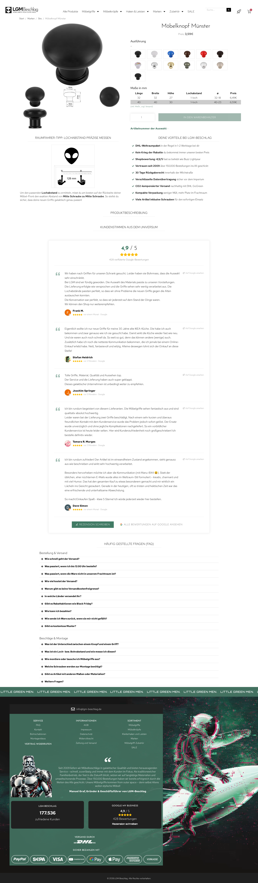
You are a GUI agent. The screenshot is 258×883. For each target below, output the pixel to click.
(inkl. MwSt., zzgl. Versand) (141, 106)
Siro (40, 18)
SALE (191, 11)
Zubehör (175, 11)
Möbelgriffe (88, 11)
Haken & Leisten (135, 11)
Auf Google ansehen (194, 272)
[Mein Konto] (239, 11)
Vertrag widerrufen (38, 744)
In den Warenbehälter (199, 117)
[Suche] (228, 10)
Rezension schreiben (94, 524)
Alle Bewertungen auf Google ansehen (153, 524)
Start (21, 18)
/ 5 (125, 815)
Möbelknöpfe (110, 11)
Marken (157, 11)
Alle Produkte (70, 11)
